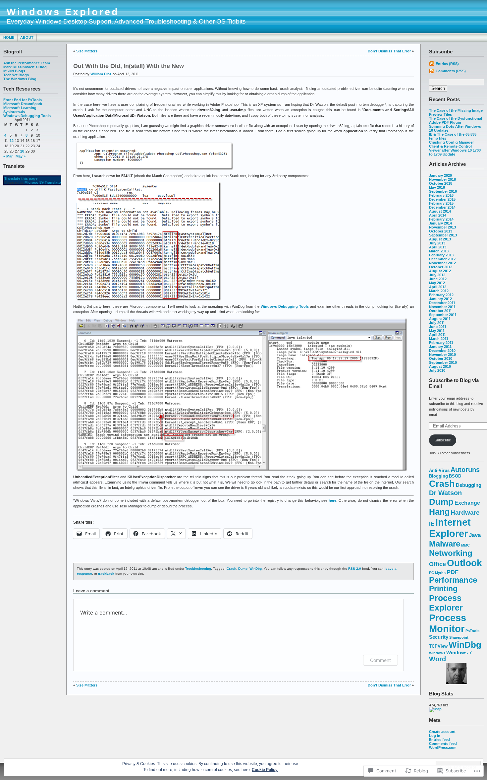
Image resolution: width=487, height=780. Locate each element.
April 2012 (437, 287)
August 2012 (440, 271)
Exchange (467, 503)
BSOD (455, 476)
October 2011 (440, 311)
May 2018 (437, 187)
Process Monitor (447, 623)
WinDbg (465, 645)
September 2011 (443, 315)
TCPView (438, 646)
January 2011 (440, 347)
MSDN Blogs (14, 71)
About (26, 37)
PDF (453, 571)
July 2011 (437, 323)
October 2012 (440, 267)
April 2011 (437, 335)
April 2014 (437, 215)
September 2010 (443, 362)
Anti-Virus (439, 470)
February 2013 (441, 255)
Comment (380, 660)
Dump (441, 502)
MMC (465, 545)
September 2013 (443, 235)
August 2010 (440, 366)
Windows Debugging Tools (27, 116)
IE (431, 523)
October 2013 (440, 231)
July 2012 (437, 275)
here (332, 500)
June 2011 (437, 327)
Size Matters (86, 51)
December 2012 (442, 259)
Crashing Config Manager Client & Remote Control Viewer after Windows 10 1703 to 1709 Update (455, 148)
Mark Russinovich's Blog (25, 67)
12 (12, 141)
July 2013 (437, 243)
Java (475, 535)
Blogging (438, 476)
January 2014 (440, 223)
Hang (439, 511)
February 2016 (441, 195)
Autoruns (465, 469)
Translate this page (20, 178)
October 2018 (440, 183)
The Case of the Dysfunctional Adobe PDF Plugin (455, 120)
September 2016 (443, 191)
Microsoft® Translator (43, 182)
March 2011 (438, 339)
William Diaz (101, 74)
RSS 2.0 (354, 568)
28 (22, 151)
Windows (437, 653)
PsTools (472, 631)
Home (8, 37)
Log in (434, 736)
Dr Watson (445, 492)
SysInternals (14, 112)
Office (437, 563)
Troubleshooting (198, 568)
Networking (450, 553)
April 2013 (437, 247)
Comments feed (443, 744)
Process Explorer (446, 602)
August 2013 (440, 239)
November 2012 (442, 263)
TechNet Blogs (16, 75)
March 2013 (439, 251)
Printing (443, 589)
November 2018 (442, 179)
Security (438, 637)
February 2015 (441, 203)
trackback (106, 573)
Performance (453, 580)
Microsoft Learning (19, 108)
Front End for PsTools (22, 100)
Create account (442, 732)
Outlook (464, 563)
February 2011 (441, 343)
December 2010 (442, 351)
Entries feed (439, 740)
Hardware (465, 512)
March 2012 (439, 291)
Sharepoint (458, 637)
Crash (442, 484)
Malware (444, 543)
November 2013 (442, 227)
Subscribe (443, 440)
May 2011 (437, 331)
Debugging (468, 485)
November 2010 (442, 355)
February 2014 (441, 219)
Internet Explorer (450, 528)
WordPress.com (443, 747)
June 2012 (438, 279)
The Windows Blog (19, 79)
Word (437, 659)
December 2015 (442, 199)
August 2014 (440, 211)
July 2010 (437, 370)
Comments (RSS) (451, 71)
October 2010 (440, 358)
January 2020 (440, 175)
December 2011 (442, 303)
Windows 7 (459, 652)
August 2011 (440, 319)
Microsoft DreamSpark (22, 104)
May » (21, 156)
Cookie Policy (265, 769)
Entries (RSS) (447, 64)
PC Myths (437, 573)
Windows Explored (63, 12)
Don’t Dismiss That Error (389, 51)
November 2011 (442, 307)
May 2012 (437, 283)
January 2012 (440, 299)
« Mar (8, 156)
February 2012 (441, 295)
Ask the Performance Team (26, 63)
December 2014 (442, 207)
